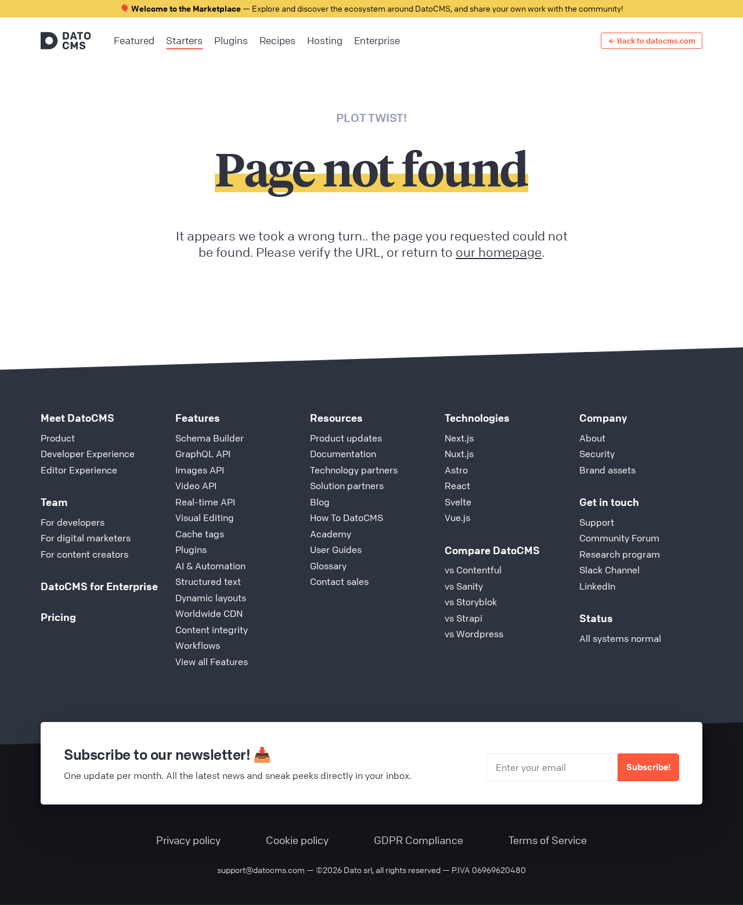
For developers (72, 522)
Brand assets (607, 470)
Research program (619, 554)
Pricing (58, 616)
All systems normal (620, 638)
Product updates (346, 438)
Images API (199, 470)
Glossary (328, 566)
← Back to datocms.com (651, 40)
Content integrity (211, 629)
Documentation (343, 453)
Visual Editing (204, 517)
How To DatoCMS (346, 517)
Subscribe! (648, 767)
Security (597, 453)
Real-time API (205, 502)
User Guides (336, 549)
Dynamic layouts (210, 598)
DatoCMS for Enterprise (99, 586)
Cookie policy (297, 840)
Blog (320, 502)
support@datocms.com (261, 869)
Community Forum (619, 538)
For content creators (84, 554)
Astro (456, 470)
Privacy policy (188, 840)
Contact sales (339, 581)
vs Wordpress (474, 634)
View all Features (211, 661)
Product (58, 438)
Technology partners (354, 470)
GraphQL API (202, 453)
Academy (330, 534)
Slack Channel (609, 570)
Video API (196, 485)
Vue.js (457, 517)
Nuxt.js (459, 453)
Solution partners (347, 485)
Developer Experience (88, 453)
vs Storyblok (471, 602)
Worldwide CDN (209, 613)
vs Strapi (463, 618)
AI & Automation (210, 566)
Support (596, 522)
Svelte (458, 502)
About (592, 438)
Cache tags (199, 534)
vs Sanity (464, 586)
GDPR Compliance (418, 840)
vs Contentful (473, 570)
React (457, 485)
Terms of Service (547, 840)
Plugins (191, 549)
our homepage (499, 252)
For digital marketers (86, 538)
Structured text (208, 581)
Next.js (459, 438)
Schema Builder (209, 438)
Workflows (197, 645)
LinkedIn (597, 586)
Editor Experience (79, 470)
